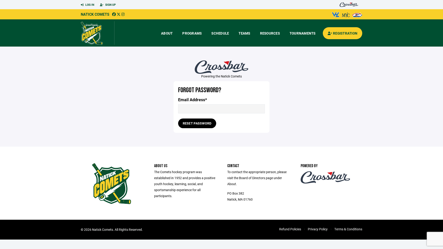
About (167, 33)
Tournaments (303, 33)
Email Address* (192, 99)
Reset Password (197, 123)
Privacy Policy (318, 229)
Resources (270, 33)
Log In (89, 4)
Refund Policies (290, 229)
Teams (244, 33)
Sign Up (110, 4)
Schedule (220, 33)
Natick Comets (95, 14)
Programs (192, 33)
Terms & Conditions (348, 229)
